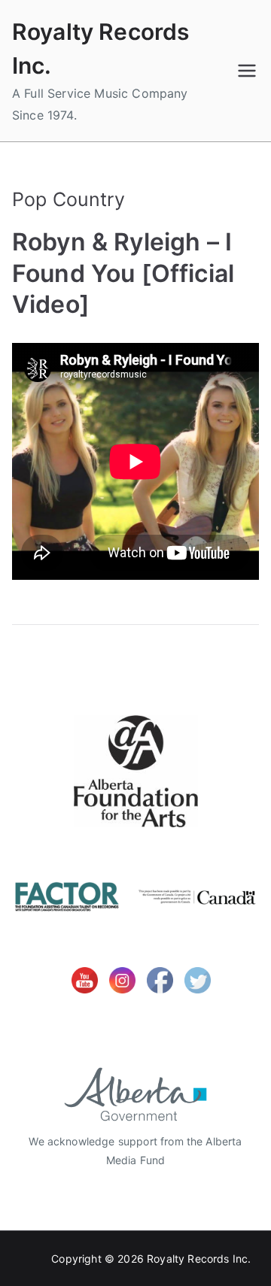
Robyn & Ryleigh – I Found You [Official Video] (123, 273)
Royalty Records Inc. (199, 1258)
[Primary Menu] (247, 70)
